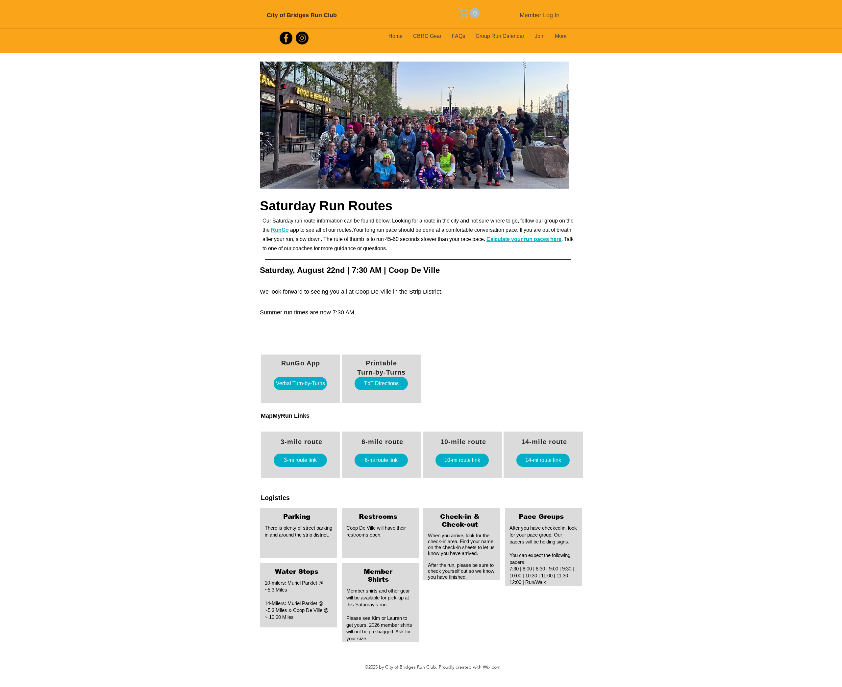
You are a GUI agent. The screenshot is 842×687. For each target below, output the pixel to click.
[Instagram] (302, 38)
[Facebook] (286, 38)
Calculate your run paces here (523, 239)
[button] (470, 13)
